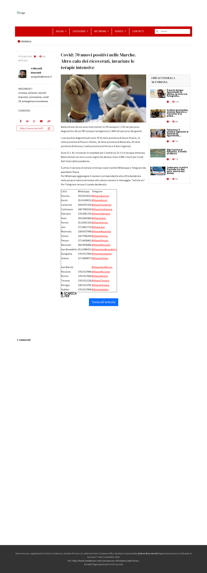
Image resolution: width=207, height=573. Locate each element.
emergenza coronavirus (35, 101)
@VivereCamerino (101, 205)
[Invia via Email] (41, 121)
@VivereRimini (100, 276)
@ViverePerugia (100, 285)
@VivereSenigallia (102, 254)
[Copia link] (49, 121)
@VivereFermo (100, 222)
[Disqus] (103, 383)
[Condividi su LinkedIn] (27, 121)
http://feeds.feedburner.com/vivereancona (93, 560)
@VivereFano (99, 218)
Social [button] (60, 31)
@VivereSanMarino (102, 267)
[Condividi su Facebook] (20, 121)
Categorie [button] (79, 31)
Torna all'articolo (103, 302)
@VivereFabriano (101, 214)
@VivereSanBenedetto (104, 249)
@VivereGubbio (100, 289)
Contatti (138, 31)
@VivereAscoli (99, 200)
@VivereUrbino (100, 258)
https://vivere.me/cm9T (31, 128)
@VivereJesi (98, 227)
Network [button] (100, 31)
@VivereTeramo (100, 280)
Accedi (87, 564)
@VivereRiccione (101, 272)
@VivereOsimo (100, 236)
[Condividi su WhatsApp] (34, 121)
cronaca (22, 93)
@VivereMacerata (101, 231)
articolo (32, 93)
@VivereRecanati (101, 245)
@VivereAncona (100, 196)
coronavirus (35, 97)
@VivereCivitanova (102, 209)
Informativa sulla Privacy (127, 560)
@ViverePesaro (100, 240)
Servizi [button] (119, 31)
